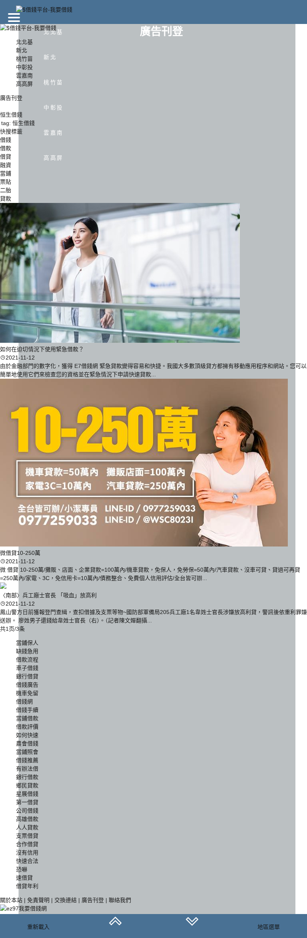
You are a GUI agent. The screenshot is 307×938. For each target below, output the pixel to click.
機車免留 (27, 693)
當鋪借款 (27, 718)
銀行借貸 (27, 676)
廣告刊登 (93, 900)
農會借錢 (27, 743)
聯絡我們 (120, 900)
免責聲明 (38, 900)
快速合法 (27, 861)
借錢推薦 (27, 760)
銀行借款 (27, 777)
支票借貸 (27, 836)
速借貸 (24, 877)
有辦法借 (27, 768)
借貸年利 (27, 886)
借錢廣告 (27, 685)
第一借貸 (27, 802)
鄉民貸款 (27, 785)
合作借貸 (27, 844)
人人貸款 (27, 827)
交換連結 (65, 900)
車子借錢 (27, 668)
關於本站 (11, 900)
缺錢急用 (27, 651)
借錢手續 (27, 710)
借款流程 (27, 659)
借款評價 (27, 726)
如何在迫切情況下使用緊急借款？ (42, 349)
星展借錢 (27, 794)
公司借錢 (27, 810)
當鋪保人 (27, 643)
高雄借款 (27, 819)
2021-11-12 (20, 357)
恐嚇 (21, 869)
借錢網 (24, 701)
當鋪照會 (27, 752)
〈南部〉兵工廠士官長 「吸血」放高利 (48, 595)
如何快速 (27, 735)
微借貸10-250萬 (20, 553)
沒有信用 (27, 852)
